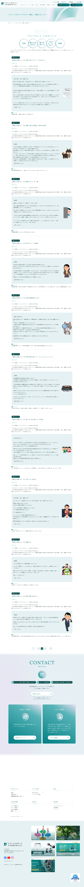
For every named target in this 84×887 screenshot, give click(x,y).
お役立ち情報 (14, 802)
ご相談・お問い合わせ (76, 4)
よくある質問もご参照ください (41, 698)
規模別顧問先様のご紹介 (16, 796)
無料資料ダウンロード (63, 4)
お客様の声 (13, 794)
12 (45, 648)
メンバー (55, 809)
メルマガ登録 (53, 738)
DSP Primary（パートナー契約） (36, 793)
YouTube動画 (14, 809)
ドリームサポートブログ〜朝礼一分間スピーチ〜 (22, 23)
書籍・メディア (14, 811)
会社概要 (55, 807)
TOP (9, 23)
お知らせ (34, 802)
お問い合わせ (36, 694)
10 (38, 648)
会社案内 (55, 802)
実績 (12, 793)
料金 (54, 789)
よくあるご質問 (78, 2)
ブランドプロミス (57, 806)
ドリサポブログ (7, 861)
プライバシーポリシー (16, 816)
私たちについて (15, 789)
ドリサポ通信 (14, 806)
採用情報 (71, 2)
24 (50, 648)
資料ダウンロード (20, 738)
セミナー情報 (56, 2)
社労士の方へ (64, 2)
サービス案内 (35, 789)
